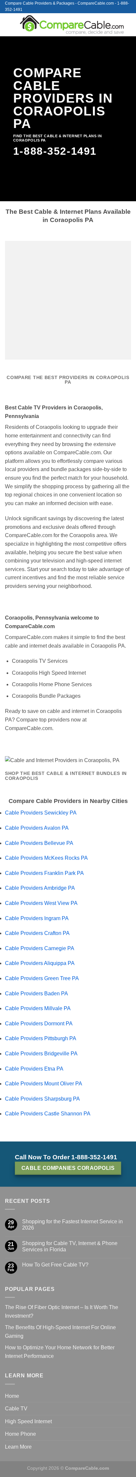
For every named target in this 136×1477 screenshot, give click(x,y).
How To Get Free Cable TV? (55, 1265)
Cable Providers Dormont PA (39, 1023)
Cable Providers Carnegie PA (39, 948)
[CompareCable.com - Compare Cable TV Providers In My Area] (72, 25)
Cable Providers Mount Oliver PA (43, 1083)
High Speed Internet (28, 1421)
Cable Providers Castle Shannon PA (47, 1113)
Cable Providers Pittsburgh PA (40, 1038)
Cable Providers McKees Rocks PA (46, 858)
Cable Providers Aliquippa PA (40, 963)
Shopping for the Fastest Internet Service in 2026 (72, 1225)
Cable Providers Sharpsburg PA (42, 1099)
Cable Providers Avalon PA (37, 828)
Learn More (18, 1447)
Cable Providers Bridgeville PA (41, 1053)
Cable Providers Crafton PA (37, 933)
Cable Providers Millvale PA (38, 1008)
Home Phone (20, 1434)
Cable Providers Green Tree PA (42, 978)
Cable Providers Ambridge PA (40, 888)
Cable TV (16, 1408)
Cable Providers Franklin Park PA (44, 873)
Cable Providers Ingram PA (37, 918)
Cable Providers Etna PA (34, 1069)
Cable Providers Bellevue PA (39, 843)
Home (12, 1396)
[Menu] (9, 24)
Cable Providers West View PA (41, 903)
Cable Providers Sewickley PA (41, 813)
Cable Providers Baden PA (36, 993)
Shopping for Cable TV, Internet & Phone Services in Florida (70, 1246)
